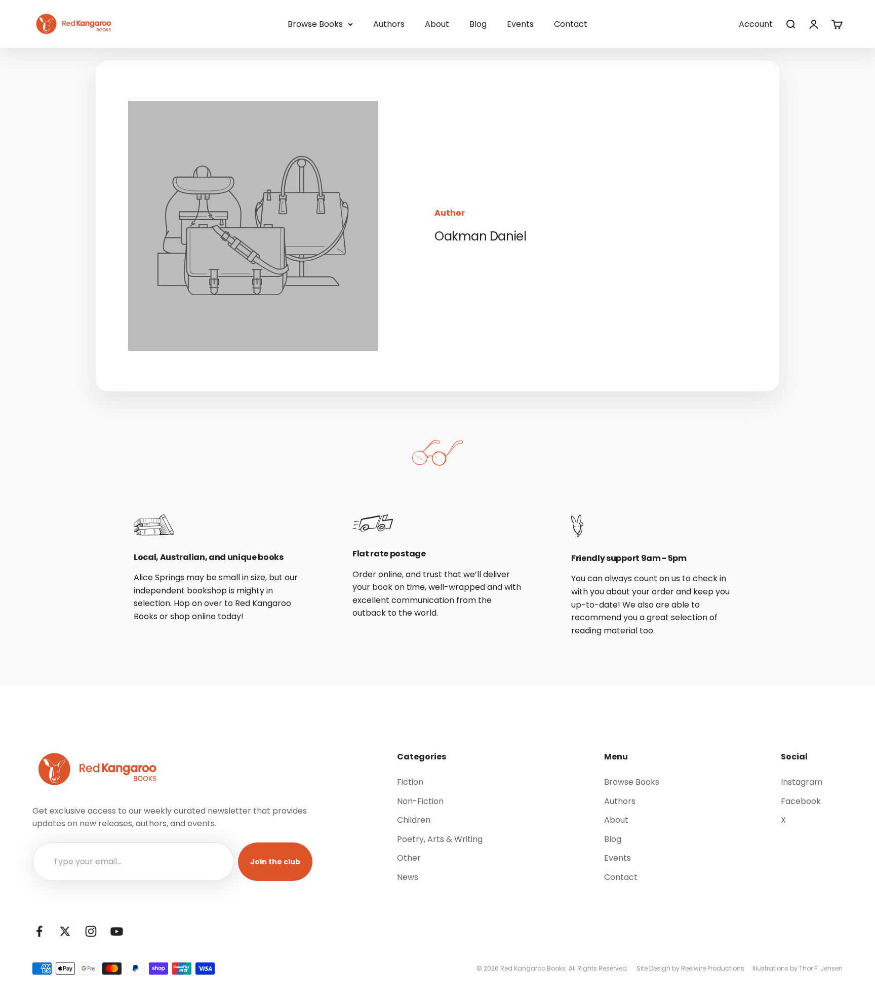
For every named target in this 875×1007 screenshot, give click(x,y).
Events (520, 24)
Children (413, 820)
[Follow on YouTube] (117, 931)
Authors (389, 24)
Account (756, 24)
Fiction (410, 782)
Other (409, 858)
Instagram (801, 782)
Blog (478, 24)
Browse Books (315, 24)
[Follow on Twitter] (65, 931)
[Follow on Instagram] (91, 931)
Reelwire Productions (712, 968)
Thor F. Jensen (821, 968)
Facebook (801, 801)
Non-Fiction (420, 801)
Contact (570, 24)
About (437, 24)
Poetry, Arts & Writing (440, 839)
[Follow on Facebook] (39, 931)
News (407, 877)
